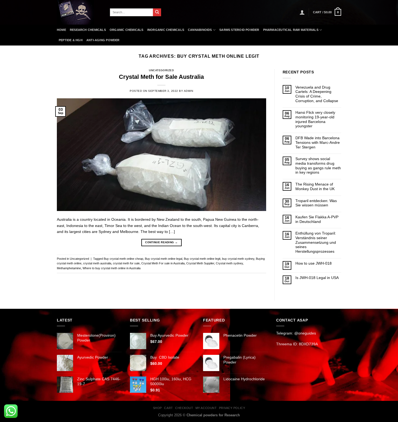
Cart (168, 408)
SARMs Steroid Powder (239, 29)
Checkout (184, 408)
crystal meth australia (97, 263)
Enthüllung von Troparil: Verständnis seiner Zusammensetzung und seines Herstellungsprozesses (315, 242)
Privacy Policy (232, 408)
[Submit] (157, 12)
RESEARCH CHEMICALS (88, 29)
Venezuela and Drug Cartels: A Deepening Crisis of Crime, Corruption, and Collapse (316, 94)
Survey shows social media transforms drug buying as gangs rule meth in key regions (318, 165)
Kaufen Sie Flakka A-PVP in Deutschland (316, 219)
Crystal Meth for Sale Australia (161, 76)
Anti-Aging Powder (103, 40)
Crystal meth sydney (229, 263)
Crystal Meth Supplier (200, 263)
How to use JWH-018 (313, 263)
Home (61, 29)
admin (188, 90)
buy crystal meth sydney (238, 258)
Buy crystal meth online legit (202, 258)
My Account (206, 408)
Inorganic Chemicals (165, 29)
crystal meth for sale (126, 263)
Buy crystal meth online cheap (123, 258)
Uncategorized (161, 70)
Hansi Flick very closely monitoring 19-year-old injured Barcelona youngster (315, 119)
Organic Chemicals (126, 29)
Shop (157, 408)
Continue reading (161, 242)
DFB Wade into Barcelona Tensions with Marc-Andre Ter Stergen (317, 142)
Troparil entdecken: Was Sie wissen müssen (316, 203)
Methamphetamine (69, 268)
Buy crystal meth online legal (163, 258)
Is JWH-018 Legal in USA (317, 277)
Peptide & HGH (71, 40)
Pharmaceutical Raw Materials (290, 29)
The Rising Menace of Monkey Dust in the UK (315, 186)
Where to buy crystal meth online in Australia (112, 268)
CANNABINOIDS (200, 29)
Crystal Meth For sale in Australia (163, 263)
